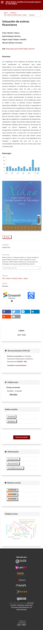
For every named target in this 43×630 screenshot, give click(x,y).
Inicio (6, 13)
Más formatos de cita (10, 268)
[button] (6, 312)
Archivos (13, 13)
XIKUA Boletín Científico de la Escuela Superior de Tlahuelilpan (23, 3)
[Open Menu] (2, 2)
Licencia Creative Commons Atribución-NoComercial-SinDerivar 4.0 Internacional (22, 606)
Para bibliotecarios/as (15, 468)
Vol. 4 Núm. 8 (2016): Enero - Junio (15, 15)
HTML (7, 237)
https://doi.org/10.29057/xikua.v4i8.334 (20, 49)
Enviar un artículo (22, 437)
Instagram (11, 421)
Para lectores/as (13, 459)
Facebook (11, 417)
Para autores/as (13, 464)
